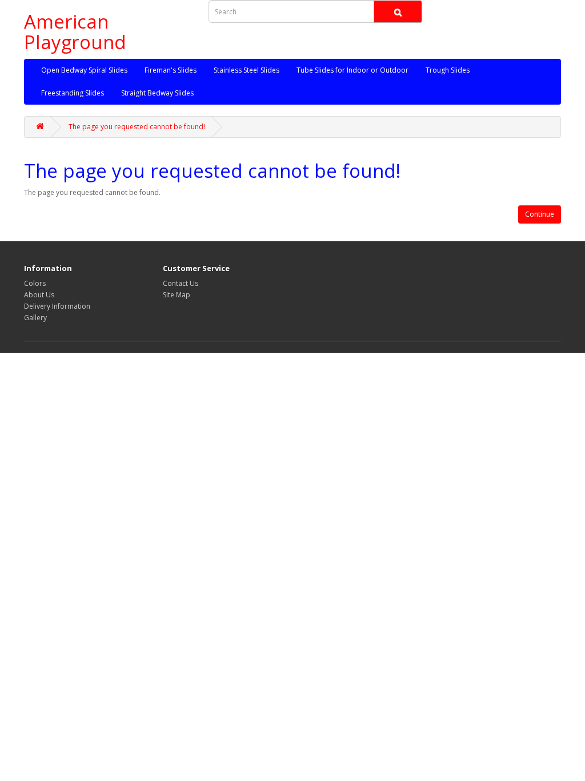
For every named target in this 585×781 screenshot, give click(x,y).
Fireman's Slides (171, 70)
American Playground (75, 32)
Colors (35, 283)
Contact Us (180, 283)
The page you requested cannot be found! (137, 127)
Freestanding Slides (72, 93)
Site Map (176, 295)
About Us (39, 295)
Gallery (35, 317)
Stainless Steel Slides (246, 70)
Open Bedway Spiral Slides (84, 70)
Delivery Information (57, 306)
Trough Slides (448, 70)
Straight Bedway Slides (157, 93)
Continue (539, 214)
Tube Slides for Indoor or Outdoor (352, 70)
